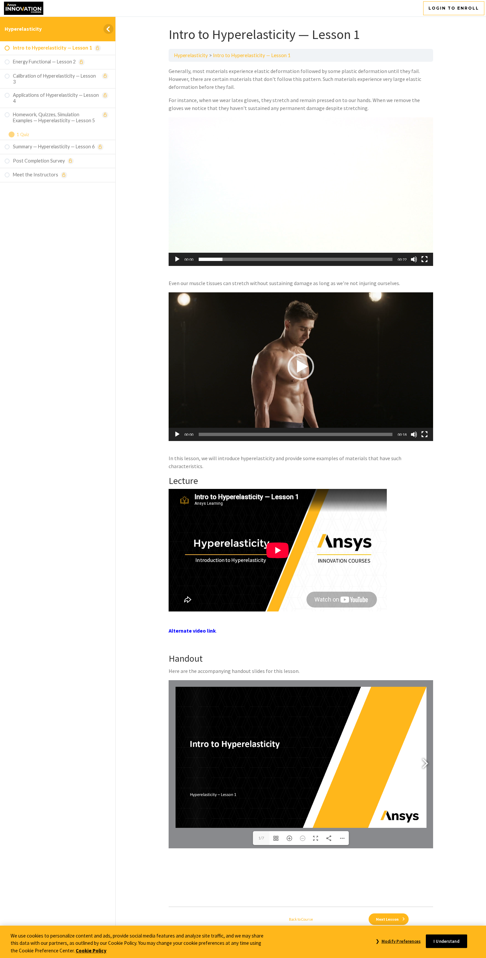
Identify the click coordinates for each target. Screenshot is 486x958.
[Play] (177, 259)
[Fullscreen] (424, 259)
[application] (301, 191)
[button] (301, 191)
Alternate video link (192, 630)
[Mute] (414, 259)
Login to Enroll (453, 8)
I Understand (446, 941)
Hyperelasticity (23, 28)
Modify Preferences (401, 941)
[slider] (295, 259)
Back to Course (301, 919)
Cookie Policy (91, 950)
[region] (243, 942)
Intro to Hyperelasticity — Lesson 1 (252, 55)
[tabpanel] (301, 484)
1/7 (261, 837)
